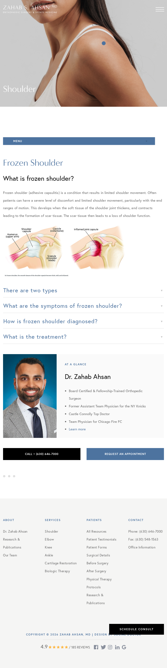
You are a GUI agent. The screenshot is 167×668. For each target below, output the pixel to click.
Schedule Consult (137, 629)
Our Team (10, 555)
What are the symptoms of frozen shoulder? (62, 305)
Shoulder (51, 531)
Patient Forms (97, 547)
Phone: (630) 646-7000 (145, 531)
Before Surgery (97, 563)
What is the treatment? (35, 336)
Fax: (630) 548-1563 (143, 539)
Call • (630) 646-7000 (41, 454)
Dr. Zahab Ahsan (15, 531)
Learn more (77, 429)
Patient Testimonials (101, 539)
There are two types (30, 290)
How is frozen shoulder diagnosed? (50, 321)
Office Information (141, 547)
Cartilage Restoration (61, 563)
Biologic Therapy (57, 571)
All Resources (97, 531)
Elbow (49, 539)
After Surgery (96, 571)
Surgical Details (98, 555)
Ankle (49, 555)
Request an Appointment (125, 454)
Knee (48, 547)
